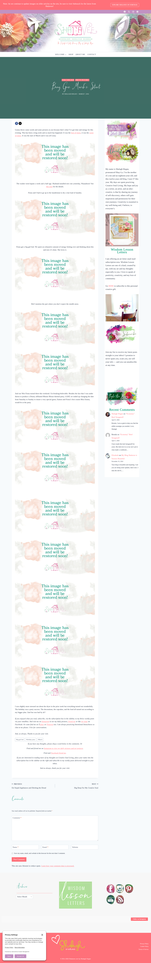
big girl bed (20, 739)
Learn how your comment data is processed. (57, 866)
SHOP (71, 54)
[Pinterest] (137, 12)
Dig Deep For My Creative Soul (86, 786)
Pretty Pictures (82, 80)
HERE (111, 286)
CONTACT (91, 54)
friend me (71, 721)
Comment (17, 818)
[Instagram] (133, 12)
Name (15, 847)
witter (42, 724)
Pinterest (50, 724)
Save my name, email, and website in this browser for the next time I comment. (39, 853)
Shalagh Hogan (117, 414)
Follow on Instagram (139, 919)
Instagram (45, 721)
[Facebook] (125, 12)
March (40, 739)
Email (45, 847)
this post (49, 187)
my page (84, 721)
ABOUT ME (80, 54)
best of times (76, 133)
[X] (129, 12)
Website (75, 847)
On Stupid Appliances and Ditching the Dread (29, 786)
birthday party (30, 739)
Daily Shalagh (68, 80)
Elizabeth (115, 455)
